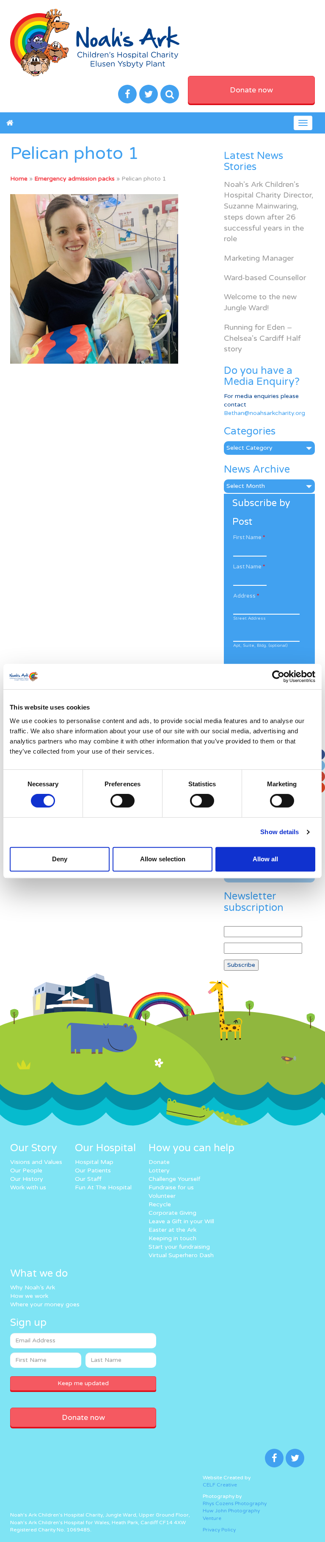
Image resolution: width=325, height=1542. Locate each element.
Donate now (251, 90)
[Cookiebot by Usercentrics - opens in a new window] (278, 676)
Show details (279, 831)
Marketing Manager (259, 258)
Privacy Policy (219, 1530)
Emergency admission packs (74, 178)
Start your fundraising (179, 1246)
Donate (159, 1162)
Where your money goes (45, 1304)
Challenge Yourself (174, 1179)
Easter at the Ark (172, 1229)
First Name (249, 537)
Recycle (160, 1204)
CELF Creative (220, 1485)
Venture (212, 1518)
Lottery (159, 1170)
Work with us (28, 1187)
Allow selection (162, 859)
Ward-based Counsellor (265, 277)
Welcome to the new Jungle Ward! (260, 302)
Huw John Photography (231, 1511)
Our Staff (88, 1179)
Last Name (249, 566)
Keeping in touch (172, 1238)
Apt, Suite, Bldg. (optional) (260, 645)
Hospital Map (94, 1162)
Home (19, 178)
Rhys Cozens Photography (235, 1503)
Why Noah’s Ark (32, 1287)
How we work (29, 1296)
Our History (26, 1179)
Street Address (249, 618)
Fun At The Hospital (103, 1187)
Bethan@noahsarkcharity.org (264, 413)
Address (246, 596)
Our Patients (93, 1170)
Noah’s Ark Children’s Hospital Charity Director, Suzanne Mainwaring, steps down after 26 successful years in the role (268, 212)
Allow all (265, 859)
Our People (26, 1170)
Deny (59, 859)
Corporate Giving (172, 1212)
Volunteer (162, 1196)
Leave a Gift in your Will (181, 1221)
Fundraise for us (171, 1187)
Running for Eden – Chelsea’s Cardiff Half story (262, 338)
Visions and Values (36, 1162)
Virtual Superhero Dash (181, 1255)
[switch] (122, 800)
